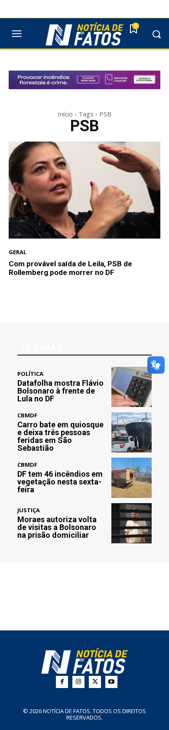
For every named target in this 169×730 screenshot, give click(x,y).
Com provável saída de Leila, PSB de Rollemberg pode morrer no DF (70, 268)
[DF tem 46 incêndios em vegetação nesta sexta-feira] (131, 478)
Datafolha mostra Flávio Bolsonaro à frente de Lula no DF (60, 390)
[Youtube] (111, 682)
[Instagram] (78, 682)
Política (30, 374)
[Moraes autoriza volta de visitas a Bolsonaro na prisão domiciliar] (131, 523)
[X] (95, 682)
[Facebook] (62, 682)
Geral (17, 252)
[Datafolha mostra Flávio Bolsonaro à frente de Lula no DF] (131, 387)
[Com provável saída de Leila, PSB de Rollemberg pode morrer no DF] (84, 190)
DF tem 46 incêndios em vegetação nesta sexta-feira (60, 481)
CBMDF (27, 415)
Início (65, 114)
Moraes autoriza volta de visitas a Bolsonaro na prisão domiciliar (57, 527)
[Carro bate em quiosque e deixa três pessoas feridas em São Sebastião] (131, 432)
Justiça (28, 510)
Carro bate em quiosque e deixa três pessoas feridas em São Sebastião (60, 436)
